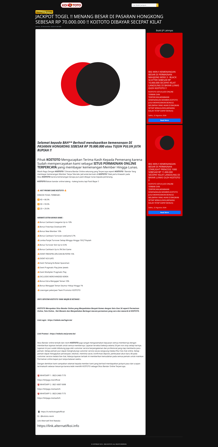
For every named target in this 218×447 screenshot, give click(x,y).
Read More (164, 120)
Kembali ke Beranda (44, 12)
